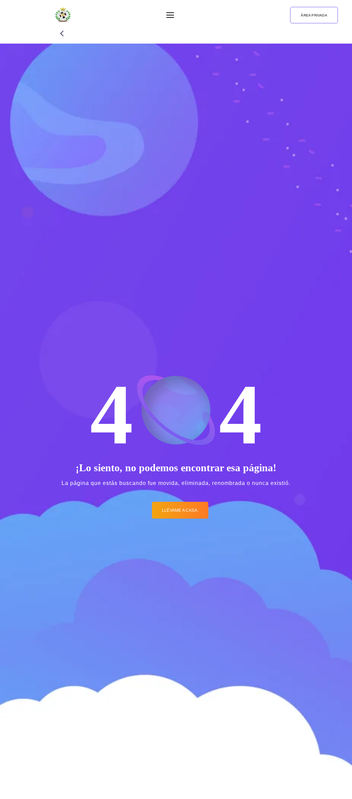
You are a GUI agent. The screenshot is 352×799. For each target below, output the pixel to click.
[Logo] (63, 15)
